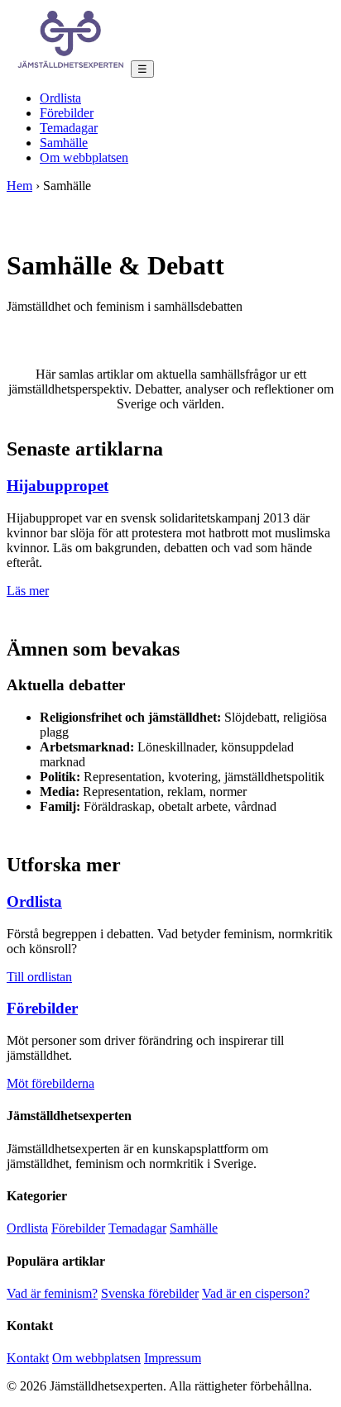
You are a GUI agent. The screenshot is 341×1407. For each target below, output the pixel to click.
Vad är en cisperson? (256, 1293)
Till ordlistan (39, 977)
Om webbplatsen (84, 157)
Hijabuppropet (57, 485)
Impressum (172, 1358)
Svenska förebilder (150, 1293)
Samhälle (64, 143)
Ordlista (60, 98)
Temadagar (69, 128)
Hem (19, 186)
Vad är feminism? (52, 1293)
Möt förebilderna (50, 1083)
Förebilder (67, 113)
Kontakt (28, 1358)
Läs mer (28, 591)
